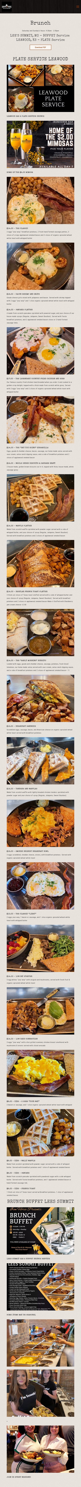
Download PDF (40, 47)
